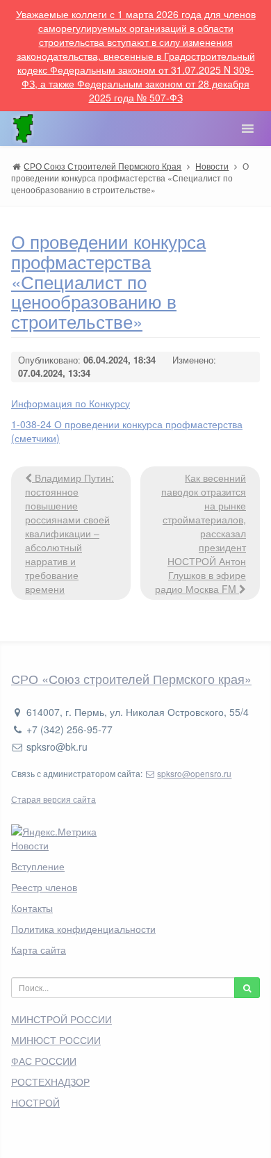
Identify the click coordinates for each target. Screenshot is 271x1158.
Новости (30, 845)
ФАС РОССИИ (43, 1061)
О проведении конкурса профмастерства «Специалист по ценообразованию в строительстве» (108, 280)
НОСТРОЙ (35, 1102)
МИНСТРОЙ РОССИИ (61, 1019)
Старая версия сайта (53, 799)
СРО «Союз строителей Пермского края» (131, 678)
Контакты (32, 908)
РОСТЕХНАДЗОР (50, 1081)
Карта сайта (38, 949)
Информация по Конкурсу (70, 403)
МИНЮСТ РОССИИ (56, 1040)
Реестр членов (44, 887)
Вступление (38, 866)
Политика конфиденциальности (83, 929)
